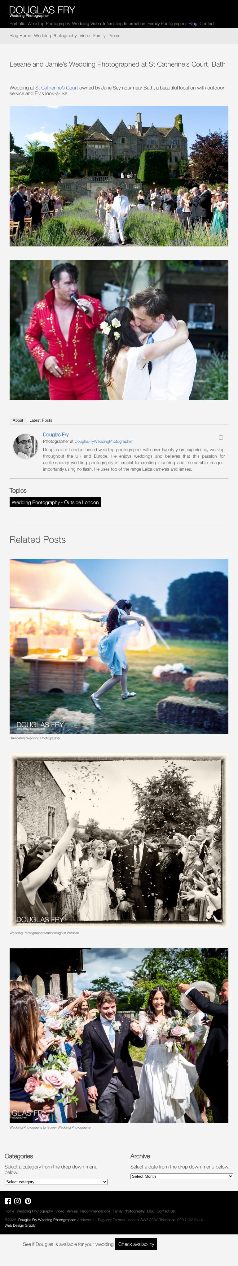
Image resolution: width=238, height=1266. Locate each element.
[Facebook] (204, 435)
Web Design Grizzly (20, 1225)
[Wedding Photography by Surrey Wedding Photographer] (119, 1035)
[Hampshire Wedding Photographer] (119, 646)
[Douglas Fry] (25, 456)
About (18, 420)
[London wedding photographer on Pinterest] (29, 1202)
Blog (150, 1211)
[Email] (220, 437)
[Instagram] (212, 435)
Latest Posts (40, 420)
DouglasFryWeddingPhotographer (104, 441)
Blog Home (20, 35)
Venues (72, 1211)
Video (85, 35)
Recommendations (95, 1211)
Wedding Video (86, 23)
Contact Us (166, 1211)
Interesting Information (124, 23)
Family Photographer (167, 23)
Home (9, 1211)
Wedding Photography (49, 23)
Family (99, 35)
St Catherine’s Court (56, 87)
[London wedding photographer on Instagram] (19, 1202)
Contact (207, 23)
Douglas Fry (55, 434)
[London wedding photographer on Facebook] (9, 1202)
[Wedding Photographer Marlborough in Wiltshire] (119, 840)
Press (113, 35)
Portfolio (17, 23)
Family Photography (129, 1211)
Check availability (136, 1244)
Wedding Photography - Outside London (55, 502)
